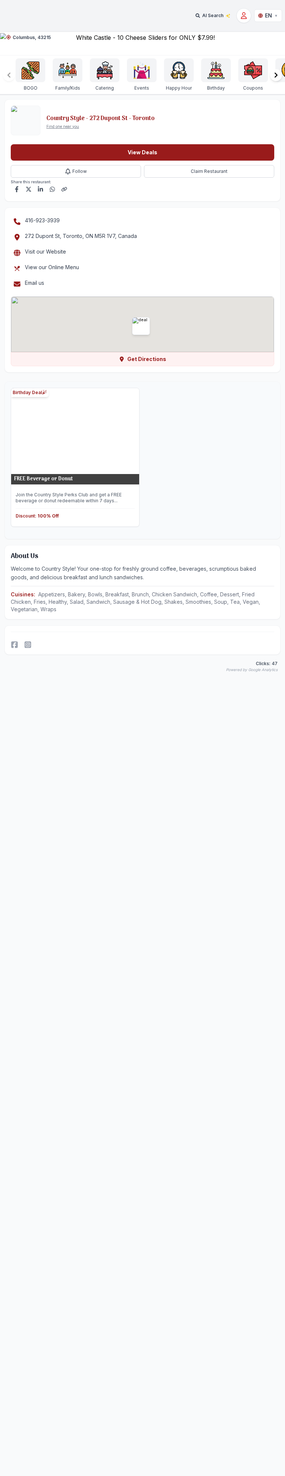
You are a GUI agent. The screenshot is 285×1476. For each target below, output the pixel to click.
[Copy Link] (64, 189)
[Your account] (243, 15)
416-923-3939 (42, 220)
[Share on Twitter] (29, 189)
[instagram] (28, 644)
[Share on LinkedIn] (40, 189)
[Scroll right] (276, 75)
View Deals (142, 152)
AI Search (212, 15)
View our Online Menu (52, 267)
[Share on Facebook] (17, 189)
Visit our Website (45, 251)
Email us (34, 283)
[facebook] (14, 644)
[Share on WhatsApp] (52, 189)
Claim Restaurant (209, 171)
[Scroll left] (9, 75)
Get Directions (146, 359)
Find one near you (62, 126)
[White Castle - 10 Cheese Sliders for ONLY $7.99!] (142, 43)
